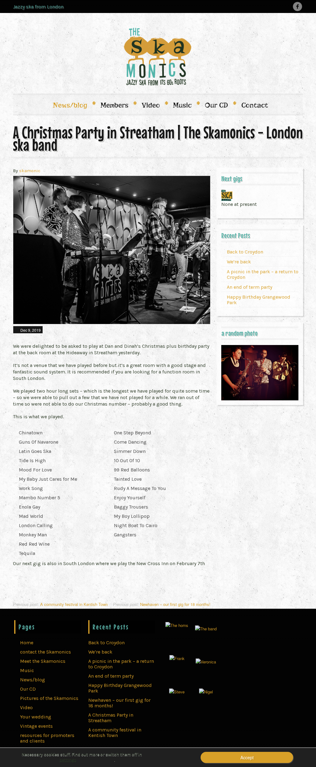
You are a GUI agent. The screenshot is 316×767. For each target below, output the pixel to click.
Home (26, 643)
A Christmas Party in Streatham (110, 717)
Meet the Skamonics (42, 661)
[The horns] (176, 625)
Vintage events (36, 726)
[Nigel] (206, 691)
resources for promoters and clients (47, 738)
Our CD (220, 105)
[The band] (206, 628)
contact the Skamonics (45, 652)
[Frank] (177, 658)
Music (186, 105)
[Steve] (177, 691)
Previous (21, 250)
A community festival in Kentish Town (60, 604)
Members (118, 105)
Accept (247, 757)
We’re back (239, 262)
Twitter (286, 6)
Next (201, 250)
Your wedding (35, 717)
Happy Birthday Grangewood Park (258, 299)
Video (154, 105)
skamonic (29, 170)
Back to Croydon (245, 252)
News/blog (74, 105)
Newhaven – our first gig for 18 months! (161, 604)
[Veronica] (206, 661)
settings (68, 760)
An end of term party (249, 287)
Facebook (297, 6)
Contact (254, 105)
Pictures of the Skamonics (49, 698)
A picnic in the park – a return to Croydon (262, 274)
